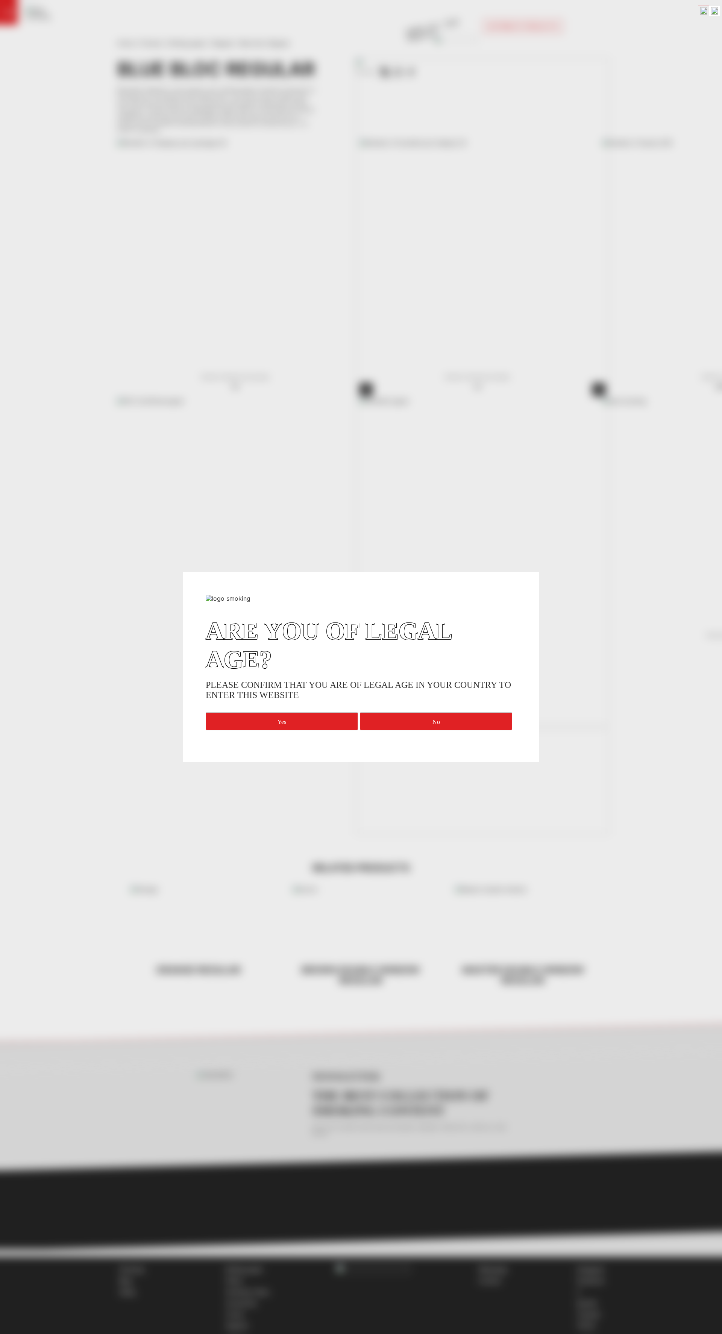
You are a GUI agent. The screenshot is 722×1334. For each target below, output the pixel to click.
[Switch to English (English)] (703, 11)
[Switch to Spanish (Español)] (714, 11)
